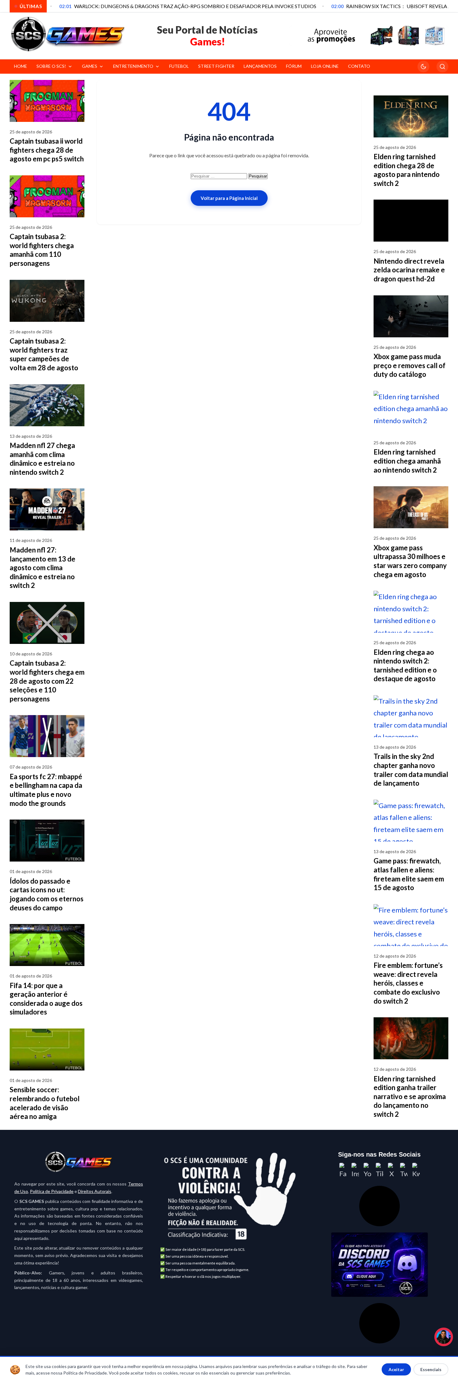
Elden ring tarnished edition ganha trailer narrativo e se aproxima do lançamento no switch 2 (410, 1096)
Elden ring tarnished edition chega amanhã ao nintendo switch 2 (407, 461)
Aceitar (396, 1369)
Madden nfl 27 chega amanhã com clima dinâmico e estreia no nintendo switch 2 (42, 458)
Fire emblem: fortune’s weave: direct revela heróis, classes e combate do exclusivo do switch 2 (408, 983)
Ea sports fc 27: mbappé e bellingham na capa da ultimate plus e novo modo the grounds (46, 789)
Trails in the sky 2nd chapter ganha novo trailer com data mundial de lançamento (411, 769)
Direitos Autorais (94, 1191)
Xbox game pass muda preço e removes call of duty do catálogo (410, 365)
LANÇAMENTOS (260, 66)
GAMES (89, 66)
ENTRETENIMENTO (133, 66)
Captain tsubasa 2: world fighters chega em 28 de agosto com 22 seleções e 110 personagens (47, 681)
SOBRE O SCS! (51, 66)
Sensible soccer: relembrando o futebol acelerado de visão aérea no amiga (44, 1103)
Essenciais (430, 1369)
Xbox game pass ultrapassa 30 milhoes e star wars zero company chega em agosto (410, 561)
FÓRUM (294, 66)
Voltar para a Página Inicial (229, 198)
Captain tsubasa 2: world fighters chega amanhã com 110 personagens (42, 249)
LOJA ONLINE (325, 66)
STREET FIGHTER (216, 66)
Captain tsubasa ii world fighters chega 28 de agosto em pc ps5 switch (47, 150)
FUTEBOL (179, 66)
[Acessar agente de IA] (379, 1206)
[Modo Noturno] (423, 66)
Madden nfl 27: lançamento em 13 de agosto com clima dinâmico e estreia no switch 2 (42, 567)
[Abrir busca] (442, 66)
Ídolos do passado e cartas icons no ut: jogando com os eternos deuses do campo (46, 894)
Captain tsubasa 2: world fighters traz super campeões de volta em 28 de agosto (44, 354)
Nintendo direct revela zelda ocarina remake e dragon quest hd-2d (409, 270)
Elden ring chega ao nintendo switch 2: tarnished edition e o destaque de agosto (405, 665)
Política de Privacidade (52, 1191)
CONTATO (359, 66)
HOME (20, 66)
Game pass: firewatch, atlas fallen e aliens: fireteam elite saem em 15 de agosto (409, 874)
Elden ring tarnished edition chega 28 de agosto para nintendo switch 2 (407, 169)
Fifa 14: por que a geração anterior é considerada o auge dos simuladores (46, 998)
